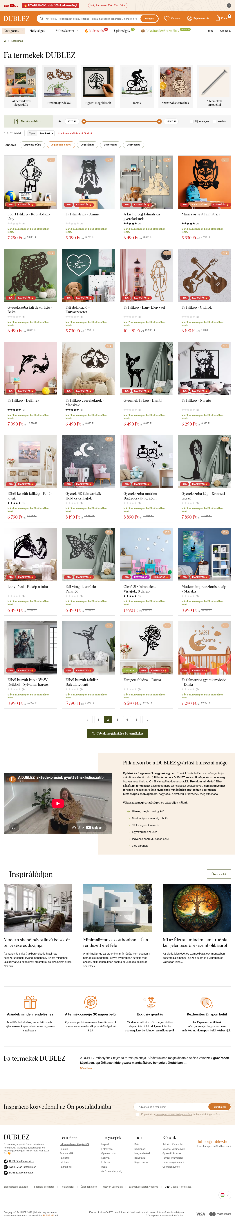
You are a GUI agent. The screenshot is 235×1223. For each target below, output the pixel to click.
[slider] (84, 121)
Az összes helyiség (111, 1171)
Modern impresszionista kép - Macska (204, 588)
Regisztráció (141, 1162)
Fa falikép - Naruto (196, 400)
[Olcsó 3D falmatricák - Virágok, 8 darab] (146, 554)
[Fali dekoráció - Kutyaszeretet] (88, 275)
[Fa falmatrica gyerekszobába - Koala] (204, 648)
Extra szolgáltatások (173, 1162)
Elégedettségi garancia (16, 1186)
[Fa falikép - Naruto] (204, 368)
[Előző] (89, 719)
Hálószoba (107, 1149)
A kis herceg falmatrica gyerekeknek (142, 216)
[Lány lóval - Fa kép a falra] (30, 554)
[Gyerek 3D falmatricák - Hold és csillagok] (88, 461)
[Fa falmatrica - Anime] (88, 182)
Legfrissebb (133, 144)
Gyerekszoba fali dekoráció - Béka (30, 309)
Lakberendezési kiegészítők (74, 1144)
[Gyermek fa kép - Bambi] (146, 368)
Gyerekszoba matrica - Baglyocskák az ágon (141, 495)
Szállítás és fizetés (44, 1186)
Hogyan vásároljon (113, 1186)
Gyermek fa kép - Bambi (143, 400)
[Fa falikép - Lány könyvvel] (146, 275)
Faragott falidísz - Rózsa (142, 679)
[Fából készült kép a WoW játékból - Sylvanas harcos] (30, 648)
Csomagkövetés (171, 1166)
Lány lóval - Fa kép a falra (28, 586)
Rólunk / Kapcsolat (172, 1144)
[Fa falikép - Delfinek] (30, 368)
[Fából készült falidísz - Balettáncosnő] (88, 648)
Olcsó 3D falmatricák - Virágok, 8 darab (141, 588)
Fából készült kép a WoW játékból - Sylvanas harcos (28, 682)
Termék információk (172, 1157)
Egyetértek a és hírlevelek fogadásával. (181, 1114)
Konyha (105, 1157)
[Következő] (146, 719)
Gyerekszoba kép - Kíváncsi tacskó (203, 495)
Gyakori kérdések (171, 1153)
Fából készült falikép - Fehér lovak (30, 495)
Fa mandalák (66, 1153)
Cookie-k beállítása (181, 1186)
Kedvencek (140, 1149)
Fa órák (64, 1149)
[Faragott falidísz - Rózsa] (146, 648)
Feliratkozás (219, 1107)
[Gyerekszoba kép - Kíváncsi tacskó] (204, 461)
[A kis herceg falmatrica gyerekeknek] (146, 182)
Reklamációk (67, 1186)
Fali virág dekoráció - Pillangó (82, 588)
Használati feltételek (172, 1215)
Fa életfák (65, 1157)
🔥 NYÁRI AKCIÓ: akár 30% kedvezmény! (50, 5)
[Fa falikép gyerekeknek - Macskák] (88, 368)
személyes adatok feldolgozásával (174, 1114)
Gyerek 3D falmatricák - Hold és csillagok (84, 495)
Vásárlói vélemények (173, 1149)
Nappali (105, 1144)
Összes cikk (219, 874)
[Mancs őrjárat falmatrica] (204, 182)
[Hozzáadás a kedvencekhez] (110, 253)
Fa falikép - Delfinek (23, 400)
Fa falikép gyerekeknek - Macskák (85, 402)
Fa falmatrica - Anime (83, 214)
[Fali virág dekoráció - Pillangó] (88, 554)
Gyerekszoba (108, 1153)
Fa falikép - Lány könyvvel (144, 307)
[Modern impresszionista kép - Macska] (204, 554)
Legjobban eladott (61, 144)
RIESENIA (49, 1215)
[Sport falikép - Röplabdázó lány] (30, 182)
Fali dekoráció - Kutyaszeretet (78, 309)
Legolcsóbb (110, 144)
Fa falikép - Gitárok (197, 307)
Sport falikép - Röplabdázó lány (29, 216)
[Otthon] (5, 41)
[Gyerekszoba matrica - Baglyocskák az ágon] (146, 461)
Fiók (136, 1144)
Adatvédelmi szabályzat (171, 1212)
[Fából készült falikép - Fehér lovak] (30, 461)
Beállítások (140, 1157)
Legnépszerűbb (32, 144)
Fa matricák (66, 1166)
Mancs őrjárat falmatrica (201, 214)
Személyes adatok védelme (143, 1186)
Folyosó (105, 1162)
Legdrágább (87, 144)
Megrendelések (142, 1153)
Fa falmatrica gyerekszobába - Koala (204, 682)
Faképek (64, 1162)
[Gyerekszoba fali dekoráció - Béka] (30, 275)
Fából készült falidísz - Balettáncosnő (83, 682)
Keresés (149, 18)
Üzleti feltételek (88, 1186)
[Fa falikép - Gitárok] (204, 275)
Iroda (104, 1166)
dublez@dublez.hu (213, 1141)
